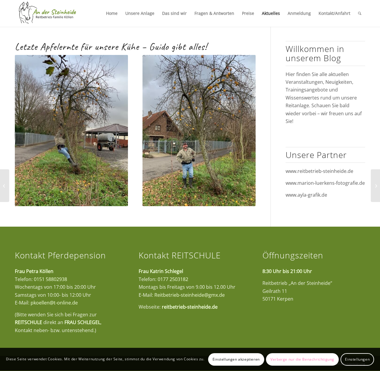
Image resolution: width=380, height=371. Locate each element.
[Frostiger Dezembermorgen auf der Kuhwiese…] (4, 185)
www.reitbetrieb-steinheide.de (319, 171)
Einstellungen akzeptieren (236, 359)
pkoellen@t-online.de (54, 302)
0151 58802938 (50, 279)
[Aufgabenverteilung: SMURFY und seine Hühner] (375, 185)
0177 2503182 (173, 279)
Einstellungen (357, 359)
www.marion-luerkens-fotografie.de (325, 183)
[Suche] (359, 13)
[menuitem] (111, 13)
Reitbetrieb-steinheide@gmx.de (189, 295)
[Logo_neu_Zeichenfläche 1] (47, 13)
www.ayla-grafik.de (306, 195)
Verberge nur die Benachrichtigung (302, 359)
